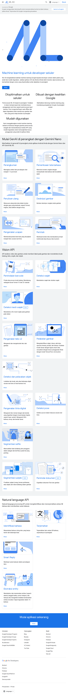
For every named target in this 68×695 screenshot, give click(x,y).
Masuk (64, 2)
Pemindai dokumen (48, 478)
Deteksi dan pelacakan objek (17, 376)
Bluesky (26, 637)
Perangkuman (10, 165)
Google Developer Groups (9, 637)
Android (48, 634)
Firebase (48, 639)
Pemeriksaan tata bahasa (49, 165)
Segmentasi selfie (12, 444)
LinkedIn (26, 642)
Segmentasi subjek (15, 478)
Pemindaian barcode (13, 275)
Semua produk (6, 679)
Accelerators (5, 642)
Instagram (27, 639)
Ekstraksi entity (11, 589)
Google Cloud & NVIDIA (8, 645)
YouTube (26, 648)
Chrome (48, 637)
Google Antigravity (51, 645)
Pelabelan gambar (45, 338)
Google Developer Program (9, 634)
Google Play (49, 651)
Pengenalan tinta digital (15, 408)
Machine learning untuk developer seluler (28, 73)
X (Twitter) (27, 645)
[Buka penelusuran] (46, 2)
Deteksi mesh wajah (15, 307)
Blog (25, 634)
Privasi (12, 686)
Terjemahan (42, 526)
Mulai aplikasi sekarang (34, 617)
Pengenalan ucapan (13, 232)
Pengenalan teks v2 (13, 339)
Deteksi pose (43, 408)
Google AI (4, 676)
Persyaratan (5, 686)
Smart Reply (9, 557)
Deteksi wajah (43, 275)
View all (48, 654)
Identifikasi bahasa (13, 526)
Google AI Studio (50, 642)
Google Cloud (49, 648)
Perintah (40, 232)
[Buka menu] (3, 2)
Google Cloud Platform (8, 673)
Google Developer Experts (9, 639)
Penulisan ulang (11, 198)
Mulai (5, 87)
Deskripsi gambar (45, 198)
